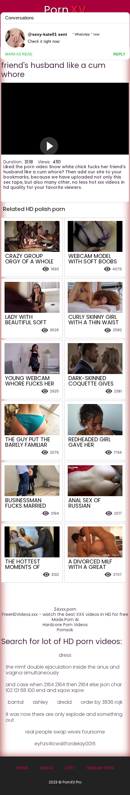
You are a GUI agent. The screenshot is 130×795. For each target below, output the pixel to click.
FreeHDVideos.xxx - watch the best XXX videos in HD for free (65, 614)
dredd (64, 702)
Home (22, 768)
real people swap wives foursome (65, 731)
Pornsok (65, 630)
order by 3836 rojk (101, 702)
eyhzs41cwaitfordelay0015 (65, 743)
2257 (70, 768)
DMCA (46, 768)
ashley (40, 702)
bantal (16, 702)
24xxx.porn (65, 609)
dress (65, 655)
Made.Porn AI (65, 619)
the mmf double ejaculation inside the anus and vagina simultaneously (62, 669)
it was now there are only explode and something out (64, 717)
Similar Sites (100, 768)
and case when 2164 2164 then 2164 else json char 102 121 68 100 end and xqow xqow (64, 687)
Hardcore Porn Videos (65, 624)
